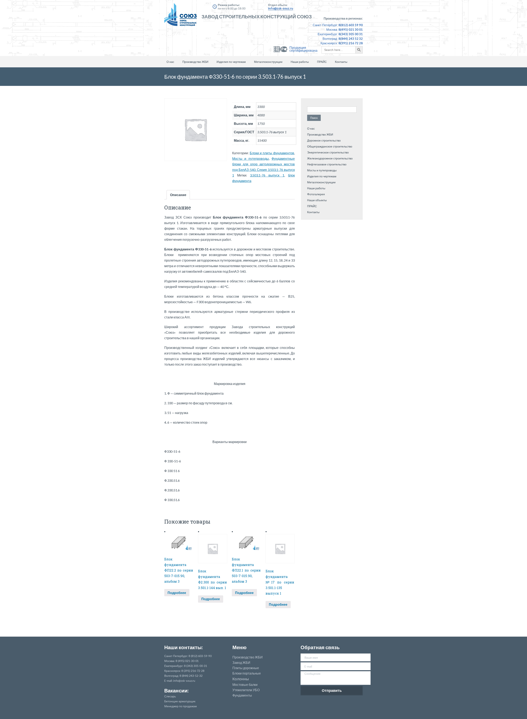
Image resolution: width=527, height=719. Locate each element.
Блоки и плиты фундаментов (272, 153)
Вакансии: (176, 690)
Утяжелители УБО (246, 690)
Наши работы (300, 61)
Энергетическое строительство (328, 152)
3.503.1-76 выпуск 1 (267, 175)
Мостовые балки (245, 684)
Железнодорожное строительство (330, 158)
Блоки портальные (246, 673)
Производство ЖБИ (195, 61)
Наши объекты (317, 200)
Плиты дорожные (245, 668)
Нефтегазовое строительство (326, 164)
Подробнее (177, 593)
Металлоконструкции (268, 61)
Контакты (341, 61)
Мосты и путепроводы (250, 158)
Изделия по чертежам (231, 61)
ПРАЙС (322, 61)
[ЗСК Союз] (181, 16)
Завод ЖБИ (241, 662)
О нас (170, 61)
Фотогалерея (316, 194)
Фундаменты (242, 695)
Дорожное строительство (324, 140)
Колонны (240, 679)
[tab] (178, 194)
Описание (178, 195)
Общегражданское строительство (329, 146)
